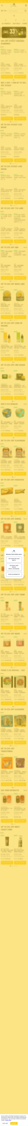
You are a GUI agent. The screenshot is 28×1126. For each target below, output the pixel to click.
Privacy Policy (8, 1120)
